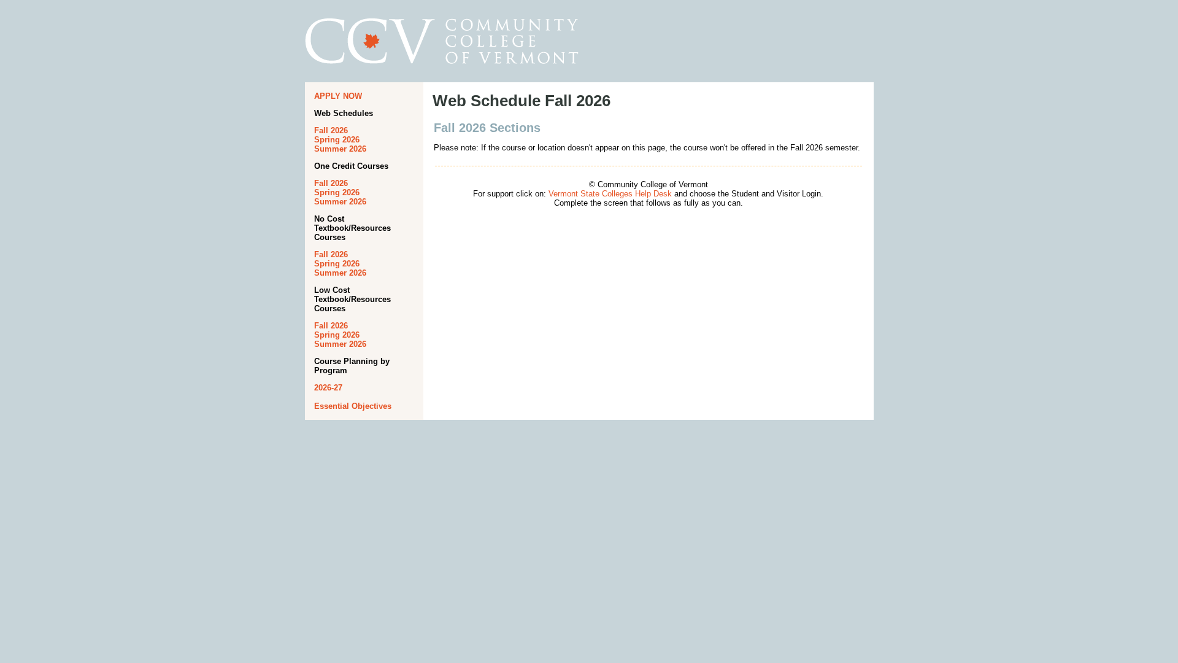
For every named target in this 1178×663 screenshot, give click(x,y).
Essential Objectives (352, 406)
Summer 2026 (340, 148)
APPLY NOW (338, 96)
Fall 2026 (331, 130)
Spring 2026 (337, 139)
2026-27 (328, 387)
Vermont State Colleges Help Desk (610, 193)
